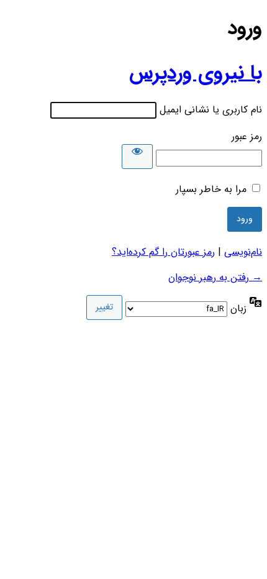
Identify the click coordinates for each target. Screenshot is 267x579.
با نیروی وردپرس (195, 73)
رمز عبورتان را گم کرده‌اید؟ (163, 252)
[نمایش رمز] (137, 156)
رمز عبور (247, 136)
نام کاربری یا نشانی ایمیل (211, 109)
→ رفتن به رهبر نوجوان (215, 277)
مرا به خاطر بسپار (211, 189)
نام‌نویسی (243, 252)
